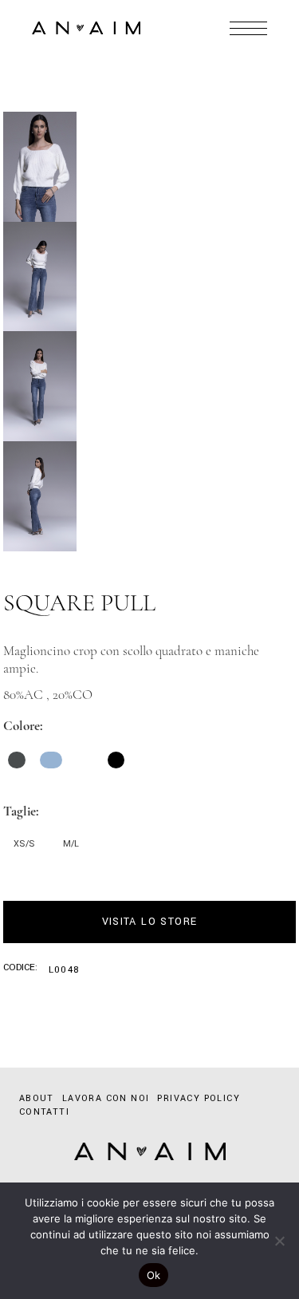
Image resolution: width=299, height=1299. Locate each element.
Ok (154, 1275)
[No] (279, 1241)
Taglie (19, 811)
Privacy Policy (198, 1098)
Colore (21, 725)
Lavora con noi (106, 1098)
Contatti (44, 1112)
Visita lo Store (150, 921)
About (36, 1098)
